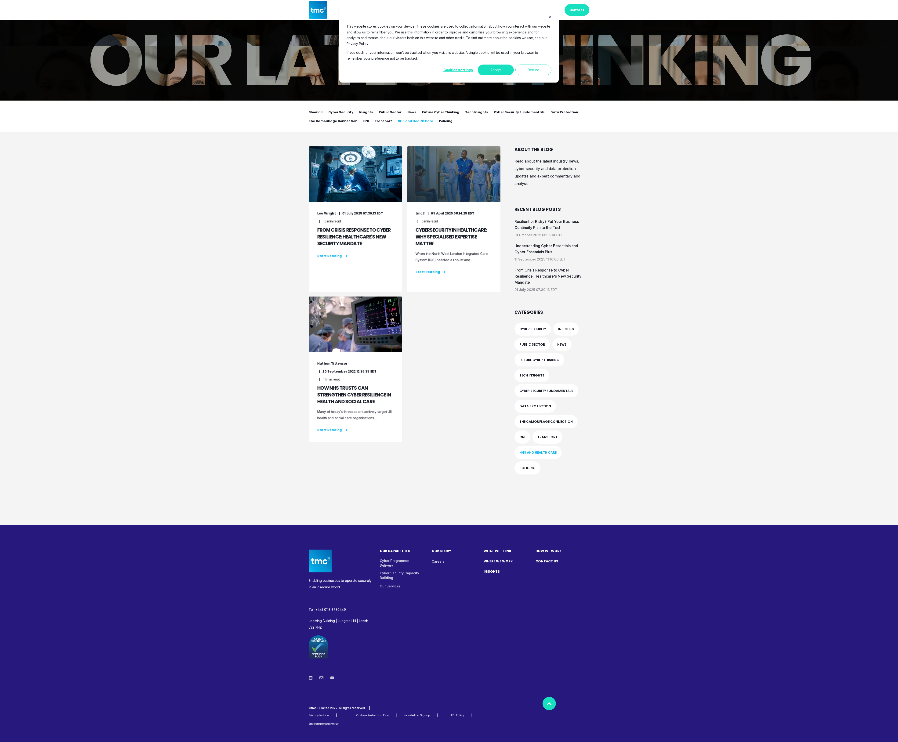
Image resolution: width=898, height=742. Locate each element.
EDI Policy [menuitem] (457, 715)
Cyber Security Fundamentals (519, 112)
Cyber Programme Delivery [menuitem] (394, 563)
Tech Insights (476, 112)
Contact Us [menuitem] (547, 562)
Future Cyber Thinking (440, 112)
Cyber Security (340, 112)
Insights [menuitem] (492, 572)
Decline (533, 70)
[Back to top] (549, 703)
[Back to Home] (318, 16)
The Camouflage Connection (333, 121)
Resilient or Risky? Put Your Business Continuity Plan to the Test (546, 224)
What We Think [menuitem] (497, 551)
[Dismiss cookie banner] (549, 18)
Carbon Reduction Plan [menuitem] (372, 715)
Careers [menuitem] (438, 561)
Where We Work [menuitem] (498, 562)
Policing (446, 121)
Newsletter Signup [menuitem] (417, 715)
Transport (383, 121)
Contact (577, 9)
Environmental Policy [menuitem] (324, 723)
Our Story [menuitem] (441, 551)
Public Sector (390, 112)
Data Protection (564, 112)
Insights (366, 112)
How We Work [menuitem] (549, 551)
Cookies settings (458, 70)
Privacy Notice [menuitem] (319, 715)
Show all (315, 112)
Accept (495, 70)
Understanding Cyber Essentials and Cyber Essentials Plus (546, 248)
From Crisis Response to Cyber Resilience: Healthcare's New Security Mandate (547, 276)
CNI (366, 121)
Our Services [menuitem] (390, 586)
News (411, 112)
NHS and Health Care (415, 121)
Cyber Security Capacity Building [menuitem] (399, 575)
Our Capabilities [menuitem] (395, 551)
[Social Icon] (312, 678)
